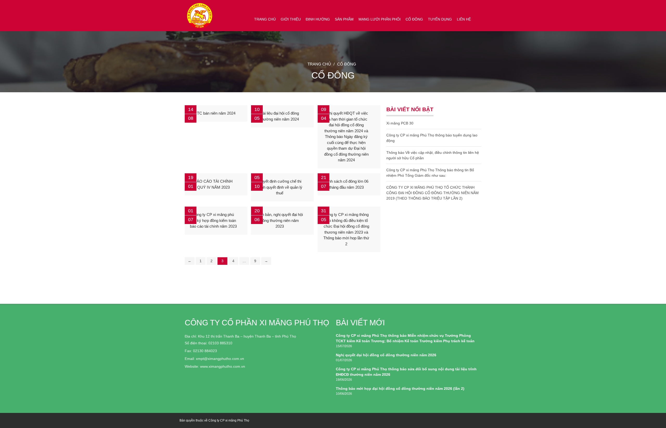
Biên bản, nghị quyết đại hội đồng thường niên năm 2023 (280, 220)
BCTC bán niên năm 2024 (213, 113)
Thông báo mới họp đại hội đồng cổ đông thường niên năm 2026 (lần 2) (400, 388)
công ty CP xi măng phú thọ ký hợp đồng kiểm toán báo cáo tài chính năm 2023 (213, 220)
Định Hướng (318, 19)
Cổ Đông (414, 19)
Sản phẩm (344, 19)
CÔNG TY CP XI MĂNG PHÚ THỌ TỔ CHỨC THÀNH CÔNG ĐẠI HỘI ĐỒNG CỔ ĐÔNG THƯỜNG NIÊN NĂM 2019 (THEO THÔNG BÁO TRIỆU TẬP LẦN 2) (432, 192)
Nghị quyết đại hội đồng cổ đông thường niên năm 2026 (386, 355)
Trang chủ (265, 19)
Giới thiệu (291, 19)
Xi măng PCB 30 (399, 123)
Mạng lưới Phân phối (379, 19)
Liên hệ (464, 19)
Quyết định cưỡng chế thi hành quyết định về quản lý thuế (279, 187)
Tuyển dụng (440, 19)
